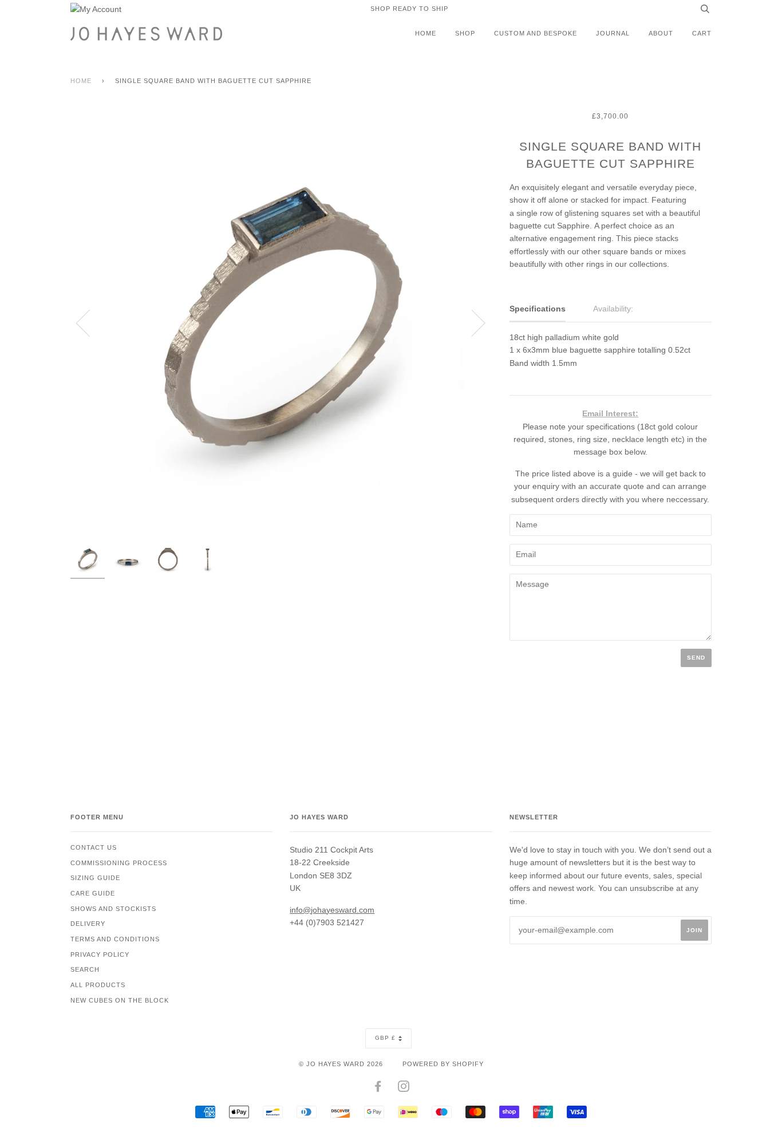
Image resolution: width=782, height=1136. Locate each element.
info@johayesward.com (332, 909)
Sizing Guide (95, 877)
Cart (702, 33)
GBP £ (385, 1038)
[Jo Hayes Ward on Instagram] (404, 1088)
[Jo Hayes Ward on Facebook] (378, 1088)
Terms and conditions (115, 939)
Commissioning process (118, 862)
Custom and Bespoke (535, 33)
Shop (465, 33)
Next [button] (471, 322)
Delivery (87, 923)
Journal (613, 33)
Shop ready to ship (409, 8)
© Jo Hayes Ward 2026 (341, 1063)
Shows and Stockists (113, 908)
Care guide (92, 893)
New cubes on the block (119, 1000)
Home (425, 33)
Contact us (93, 847)
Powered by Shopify (443, 1063)
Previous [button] (89, 322)
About (661, 33)
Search (85, 969)
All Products (97, 984)
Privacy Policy (99, 954)
